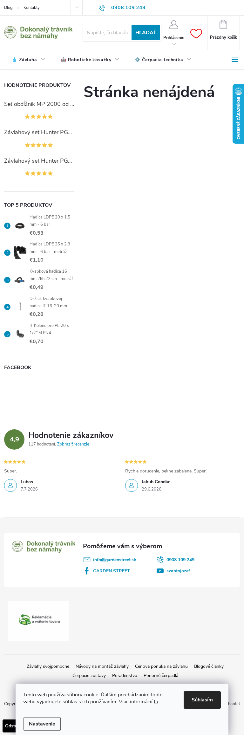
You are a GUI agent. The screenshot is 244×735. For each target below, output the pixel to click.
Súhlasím (202, 699)
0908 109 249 (180, 560)
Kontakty (32, 7)
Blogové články (209, 666)
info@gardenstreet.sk (114, 560)
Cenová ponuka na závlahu (161, 666)
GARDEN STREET (111, 571)
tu (156, 701)
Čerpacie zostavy (89, 676)
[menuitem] (28, 60)
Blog (8, 7)
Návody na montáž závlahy (102, 666)
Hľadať (145, 32)
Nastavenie (42, 723)
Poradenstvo (124, 676)
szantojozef (178, 571)
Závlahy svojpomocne (48, 666)
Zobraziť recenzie (73, 444)
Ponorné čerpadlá (161, 676)
